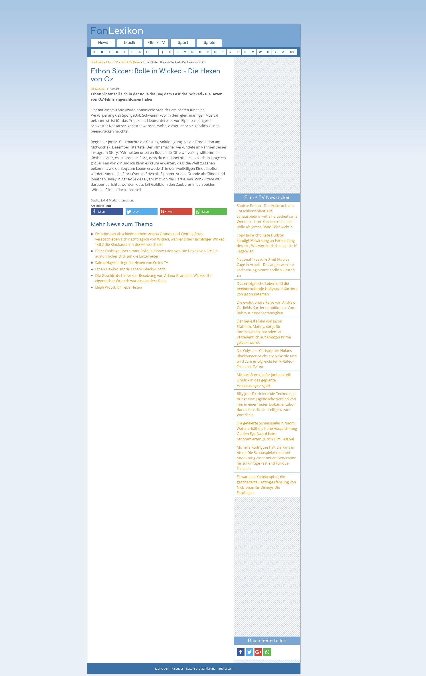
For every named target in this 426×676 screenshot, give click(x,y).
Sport (183, 43)
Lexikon (117, 31)
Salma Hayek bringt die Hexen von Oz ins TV (131, 262)
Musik (129, 43)
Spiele (209, 43)
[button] (107, 211)
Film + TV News (130, 62)
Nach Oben (161, 668)
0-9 (292, 52)
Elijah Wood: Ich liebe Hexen (118, 287)
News (103, 43)
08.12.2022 (98, 89)
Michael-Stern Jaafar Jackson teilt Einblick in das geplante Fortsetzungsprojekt (264, 380)
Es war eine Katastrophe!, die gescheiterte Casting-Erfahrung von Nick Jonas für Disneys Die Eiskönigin (266, 484)
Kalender (177, 668)
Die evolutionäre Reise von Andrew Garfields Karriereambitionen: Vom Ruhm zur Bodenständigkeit (266, 307)
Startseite (97, 62)
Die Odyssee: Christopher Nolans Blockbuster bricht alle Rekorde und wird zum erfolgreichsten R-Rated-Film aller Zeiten (267, 358)
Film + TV (156, 43)
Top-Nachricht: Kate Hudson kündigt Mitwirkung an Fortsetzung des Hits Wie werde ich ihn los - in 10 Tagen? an (267, 243)
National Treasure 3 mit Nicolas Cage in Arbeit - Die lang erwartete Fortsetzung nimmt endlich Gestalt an (266, 267)
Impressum (225, 668)
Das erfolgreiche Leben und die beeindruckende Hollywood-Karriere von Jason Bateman (267, 289)
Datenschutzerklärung (200, 668)
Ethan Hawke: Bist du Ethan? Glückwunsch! (130, 269)
